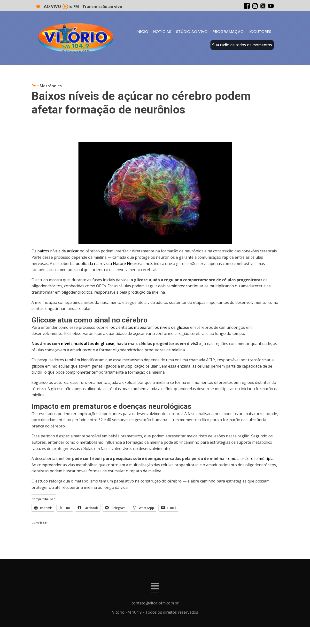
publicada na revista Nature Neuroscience (113, 263)
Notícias (162, 31)
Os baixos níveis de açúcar (55, 251)
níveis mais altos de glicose (87, 343)
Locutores (259, 31)
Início (142, 31)
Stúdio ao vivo (192, 31)
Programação (228, 31)
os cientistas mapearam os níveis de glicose (149, 327)
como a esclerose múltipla (249, 458)
